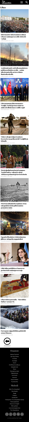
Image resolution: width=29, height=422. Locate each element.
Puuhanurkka (14, 381)
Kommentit (14, 375)
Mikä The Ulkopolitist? (14, 389)
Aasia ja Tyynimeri (14, 354)
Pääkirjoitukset (14, 373)
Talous (14, 369)
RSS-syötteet (14, 406)
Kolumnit (14, 377)
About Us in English (14, 403)
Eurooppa (14, 360)
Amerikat (14, 358)
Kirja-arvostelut (14, 379)
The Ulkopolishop (14, 410)
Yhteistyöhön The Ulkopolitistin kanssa (14, 399)
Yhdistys (14, 395)
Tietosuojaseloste (14, 401)
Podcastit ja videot (14, 371)
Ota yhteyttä (14, 391)
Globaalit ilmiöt (14, 367)
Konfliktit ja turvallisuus (14, 364)
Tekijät (14, 393)
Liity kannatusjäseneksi (14, 408)
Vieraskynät (14, 397)
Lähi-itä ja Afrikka (14, 356)
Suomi (14, 362)
